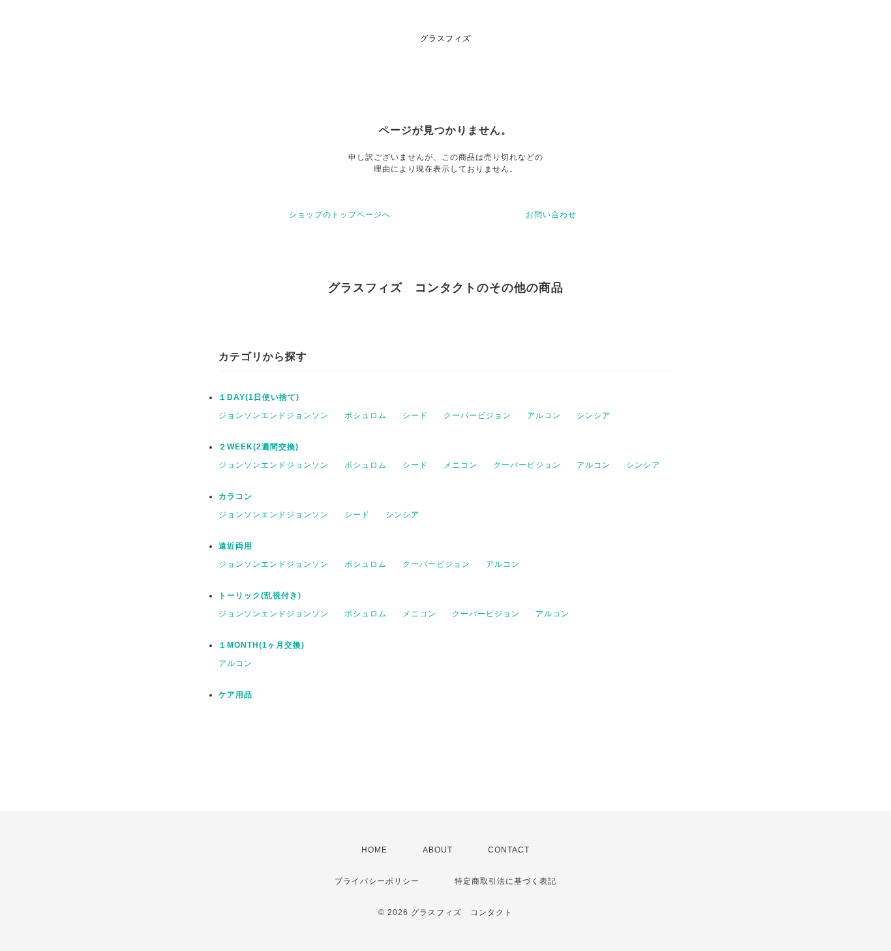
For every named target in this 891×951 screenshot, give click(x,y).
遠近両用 (235, 546)
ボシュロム (365, 415)
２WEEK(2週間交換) (259, 446)
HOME (374, 849)
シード (415, 415)
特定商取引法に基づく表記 (505, 881)
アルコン (544, 415)
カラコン (235, 496)
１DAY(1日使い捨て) (259, 397)
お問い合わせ (551, 214)
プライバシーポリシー (377, 881)
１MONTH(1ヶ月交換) (262, 645)
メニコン (460, 465)
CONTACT (509, 849)
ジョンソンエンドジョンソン (274, 415)
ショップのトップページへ (340, 214)
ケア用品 (235, 694)
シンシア (594, 415)
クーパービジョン (477, 415)
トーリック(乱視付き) (260, 595)
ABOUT (438, 849)
